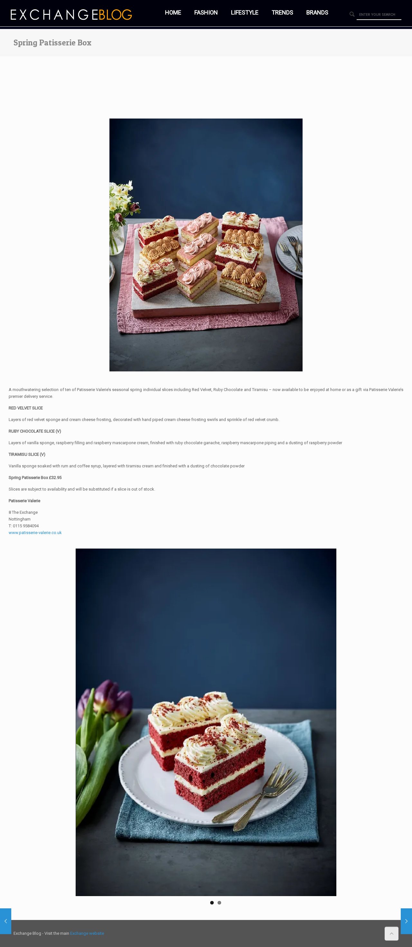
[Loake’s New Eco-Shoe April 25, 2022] (406, 921)
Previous (66, 722)
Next (346, 722)
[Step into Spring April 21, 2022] (5, 921)
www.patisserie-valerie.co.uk (35, 532)
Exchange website (87, 933)
